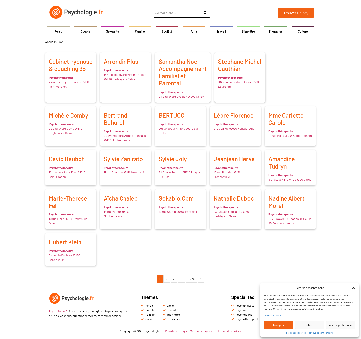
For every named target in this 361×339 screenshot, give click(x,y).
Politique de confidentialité (320, 332)
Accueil (50, 41)
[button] (353, 288)
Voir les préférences (340, 325)
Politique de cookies (296, 332)
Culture (303, 31)
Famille (140, 31)
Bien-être (248, 31)
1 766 (191, 278)
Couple (85, 31)
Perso (58, 31)
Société (167, 31)
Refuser (310, 325)
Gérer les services (272, 315)
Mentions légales (201, 331)
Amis (194, 31)
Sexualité (112, 31)
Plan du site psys (176, 331)
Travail (221, 31)
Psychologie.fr (58, 311)
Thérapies (276, 31)
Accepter (278, 325)
